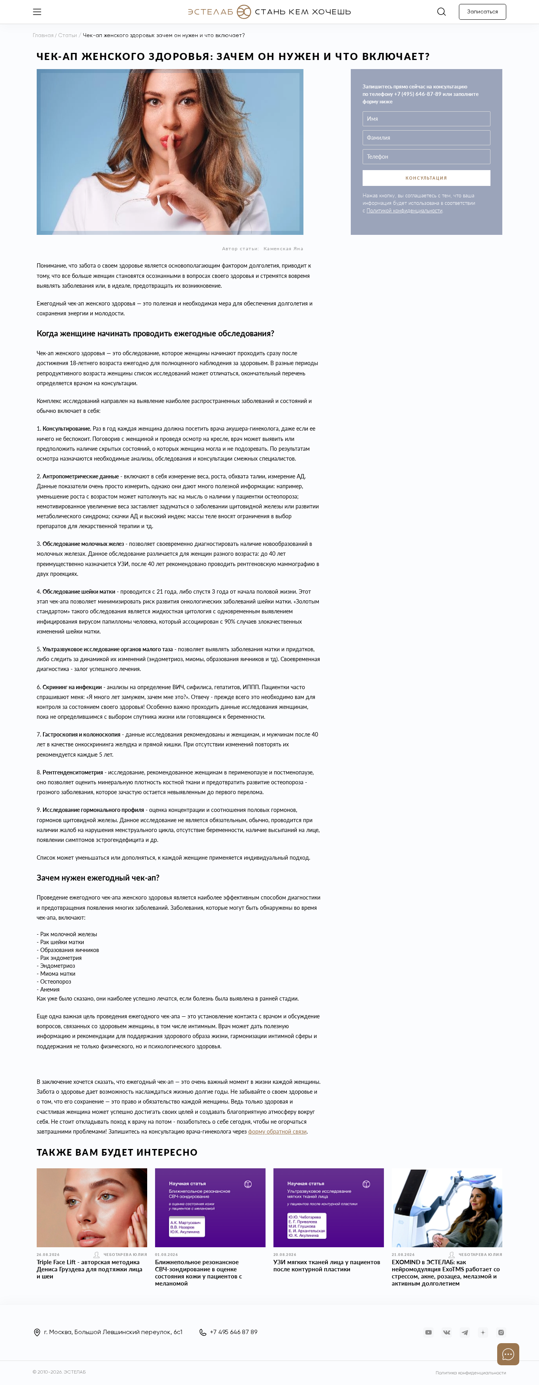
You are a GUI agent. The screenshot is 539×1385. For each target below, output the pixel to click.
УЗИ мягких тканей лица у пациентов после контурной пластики (326, 1265)
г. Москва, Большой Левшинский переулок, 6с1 (113, 1332)
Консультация (426, 178)
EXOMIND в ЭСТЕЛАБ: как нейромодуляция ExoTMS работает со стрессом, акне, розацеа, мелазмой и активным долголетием (446, 1272)
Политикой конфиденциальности (404, 210)
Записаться (482, 12)
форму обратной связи (277, 1131)
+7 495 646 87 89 (233, 1332)
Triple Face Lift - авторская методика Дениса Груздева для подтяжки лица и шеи (89, 1269)
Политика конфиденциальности (471, 1373)
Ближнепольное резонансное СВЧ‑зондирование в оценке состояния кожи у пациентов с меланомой (198, 1272)
